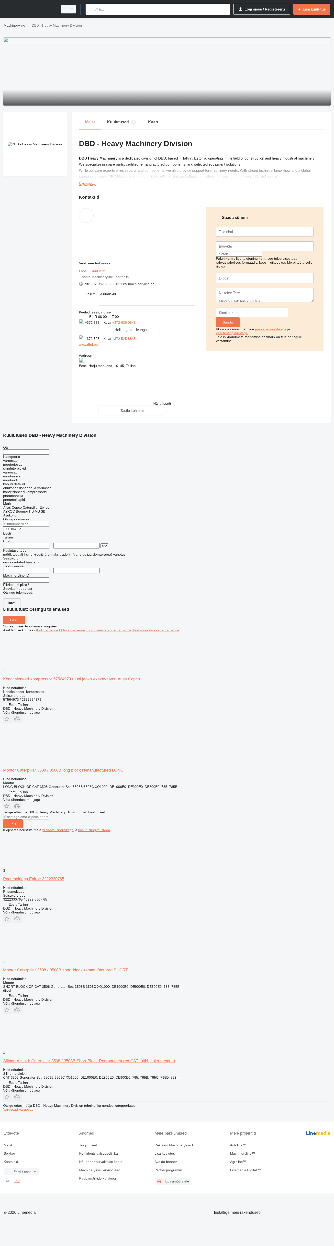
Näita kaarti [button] (162, 403)
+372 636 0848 (124, 322)
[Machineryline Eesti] (29, 9)
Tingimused (88, 1145)
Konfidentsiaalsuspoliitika (98, 1153)
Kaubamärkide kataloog (97, 1178)
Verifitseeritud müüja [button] (95, 263)
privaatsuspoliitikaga (270, 329)
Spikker (9, 1153)
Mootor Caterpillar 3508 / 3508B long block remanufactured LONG (63, 770)
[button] (101, 294)
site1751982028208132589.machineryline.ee (120, 284)
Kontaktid (11, 1162)
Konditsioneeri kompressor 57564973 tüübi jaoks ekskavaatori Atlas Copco (71, 679)
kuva (12, 603)
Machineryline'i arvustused (99, 1170)
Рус (17, 1181)
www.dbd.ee (88, 344)
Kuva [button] (107, 322)
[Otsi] (90, 9)
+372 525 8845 (124, 339)
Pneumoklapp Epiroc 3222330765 (33, 879)
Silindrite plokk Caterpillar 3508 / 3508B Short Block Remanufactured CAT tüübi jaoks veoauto (89, 1061)
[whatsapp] (146, 338)
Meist (8, 1145)
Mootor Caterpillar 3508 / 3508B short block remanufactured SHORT (65, 970)
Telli (13, 824)
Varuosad (11, 1109)
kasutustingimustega (232, 333)
